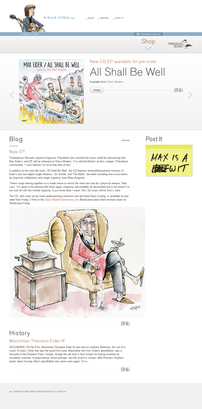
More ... (86, 361)
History (104, 18)
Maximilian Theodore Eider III (37, 340)
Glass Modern (115, 81)
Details (97, 90)
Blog (91, 18)
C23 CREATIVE (59, 391)
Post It (119, 18)
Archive (126, 140)
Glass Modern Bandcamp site (62, 199)
